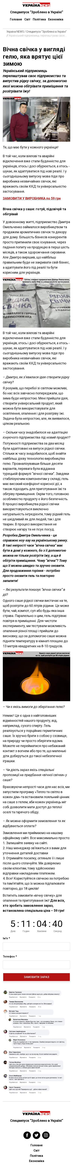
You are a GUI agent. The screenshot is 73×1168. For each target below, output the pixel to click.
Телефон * (10, 956)
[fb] (27, 1135)
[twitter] (36, 1135)
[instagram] (46, 1135)
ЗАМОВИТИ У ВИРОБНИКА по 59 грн (32, 198)
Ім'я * (6, 938)
